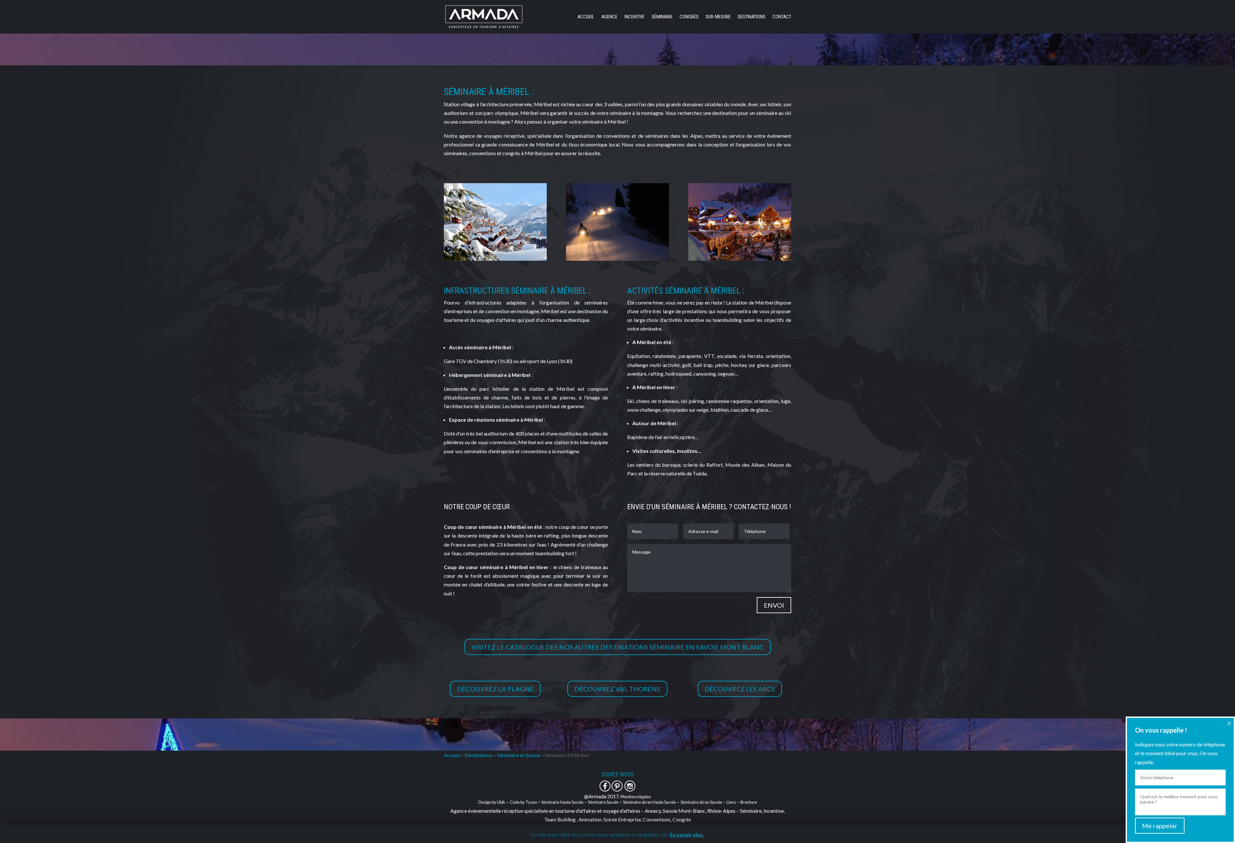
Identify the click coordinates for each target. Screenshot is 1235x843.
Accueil (586, 17)
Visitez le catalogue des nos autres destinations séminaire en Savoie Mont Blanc (617, 647)
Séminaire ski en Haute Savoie (649, 802)
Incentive (635, 17)
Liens (731, 802)
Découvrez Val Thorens (617, 689)
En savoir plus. (687, 834)
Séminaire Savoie (603, 802)
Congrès (689, 17)
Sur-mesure (718, 17)
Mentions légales (636, 796)
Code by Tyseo (523, 802)
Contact (782, 17)
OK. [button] (664, 834)
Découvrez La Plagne (495, 689)
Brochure (748, 802)
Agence (609, 17)
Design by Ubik (491, 802)
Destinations (751, 17)
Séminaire (662, 17)
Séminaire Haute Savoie (562, 802)
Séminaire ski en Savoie (701, 802)
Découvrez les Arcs (740, 689)
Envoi (774, 605)
